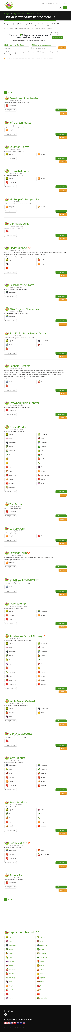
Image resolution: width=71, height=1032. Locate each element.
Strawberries (12, 994)
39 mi (64, 748)
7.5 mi (64, 162)
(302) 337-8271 (11, 187)
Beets (41, 941)
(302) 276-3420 (11, 134)
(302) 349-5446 (11, 235)
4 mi (64, 113)
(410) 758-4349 (11, 721)
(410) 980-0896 (11, 567)
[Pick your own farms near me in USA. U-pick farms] (9, 5)
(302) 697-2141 (11, 623)
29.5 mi (63, 519)
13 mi (64, 275)
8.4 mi (64, 214)
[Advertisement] (35, 75)
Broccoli (11, 949)
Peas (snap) (12, 977)
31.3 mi (63, 570)
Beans (10, 941)
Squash (42, 990)
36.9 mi (63, 724)
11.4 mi (63, 238)
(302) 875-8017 (11, 158)
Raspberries (43, 986)
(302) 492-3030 (11, 516)
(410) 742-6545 (11, 296)
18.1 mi (63, 356)
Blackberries (12, 945)
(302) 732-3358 (11, 390)
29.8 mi (63, 543)
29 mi (64, 495)
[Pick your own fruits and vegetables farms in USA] (11, 1023)
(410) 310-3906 (11, 353)
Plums (10, 982)
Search (63, 48)
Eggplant (11, 961)
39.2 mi (63, 833)
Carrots (11, 953)
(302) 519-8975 (11, 321)
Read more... (62, 110)
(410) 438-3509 (11, 862)
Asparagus (43, 937)
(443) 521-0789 (11, 491)
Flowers (42, 961)
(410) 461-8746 (11, 688)
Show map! (58, 38)
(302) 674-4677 (11, 887)
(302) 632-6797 (11, 540)
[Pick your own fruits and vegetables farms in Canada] (14, 1023)
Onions (42, 969)
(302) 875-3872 (11, 110)
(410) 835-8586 (11, 414)
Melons (42, 965)
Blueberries (43, 945)
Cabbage (42, 949)
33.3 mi (63, 627)
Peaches (11, 973)
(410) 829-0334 (11, 272)
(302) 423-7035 (11, 745)
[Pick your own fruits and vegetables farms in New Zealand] (20, 1023)
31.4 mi (63, 594)
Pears (41, 973)
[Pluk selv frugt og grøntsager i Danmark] (5, 1023)
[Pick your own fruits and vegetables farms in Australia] (17, 1023)
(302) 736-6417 (11, 830)
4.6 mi (64, 137)
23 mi (64, 393)
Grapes (11, 965)
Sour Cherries (13, 990)
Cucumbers (43, 957)
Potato (42, 982)
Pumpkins (12, 986)
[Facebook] (60, 7)
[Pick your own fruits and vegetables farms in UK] (24, 1023)
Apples (11, 937)
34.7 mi (63, 692)
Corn (10, 957)
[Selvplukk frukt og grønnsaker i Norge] (8, 1023)
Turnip (11, 998)
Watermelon (43, 998)
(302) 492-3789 (11, 591)
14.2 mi (63, 300)
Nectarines (12, 969)
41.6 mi (63, 890)
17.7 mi (63, 324)
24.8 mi (63, 418)
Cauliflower (43, 953)
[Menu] (65, 7)
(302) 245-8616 (11, 211)
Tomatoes (43, 994)
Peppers (42, 977)
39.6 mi (63, 866)
